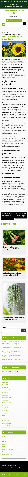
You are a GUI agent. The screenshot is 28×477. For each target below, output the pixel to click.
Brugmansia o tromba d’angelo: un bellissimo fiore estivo (12, 249)
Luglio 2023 (5, 384)
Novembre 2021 (6, 397)
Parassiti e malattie (7, 449)
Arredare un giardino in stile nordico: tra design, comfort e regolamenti (13, 356)
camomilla (5, 99)
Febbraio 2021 (6, 415)
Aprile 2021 (5, 410)
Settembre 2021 (6, 402)
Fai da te (4, 441)
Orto (3, 446)
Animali (4, 436)
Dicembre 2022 (6, 390)
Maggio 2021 (5, 408)
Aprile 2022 (5, 395)
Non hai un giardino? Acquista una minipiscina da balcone (11, 352)
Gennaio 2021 (6, 418)
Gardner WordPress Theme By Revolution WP (14, 475)
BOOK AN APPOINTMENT (15, 20)
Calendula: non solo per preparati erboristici (12, 274)
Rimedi (4, 457)
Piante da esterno (7, 451)
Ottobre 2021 (6, 400)
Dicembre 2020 (6, 420)
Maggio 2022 (5, 392)
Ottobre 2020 (6, 426)
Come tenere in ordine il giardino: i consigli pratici (12, 347)
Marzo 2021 (5, 413)
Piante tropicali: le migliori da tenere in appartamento (13, 360)
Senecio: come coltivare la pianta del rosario (13, 319)
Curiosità (4, 439)
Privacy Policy (8, 467)
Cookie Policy (16, 467)
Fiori (3, 444)
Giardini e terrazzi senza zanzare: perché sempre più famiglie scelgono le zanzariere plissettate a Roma (13, 343)
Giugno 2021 (5, 405)
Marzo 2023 (5, 387)
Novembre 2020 (6, 423)
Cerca (4, 327)
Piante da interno (7, 454)
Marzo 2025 (5, 382)
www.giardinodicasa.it (14, 10)
